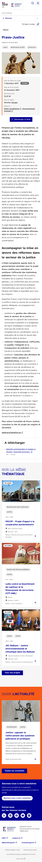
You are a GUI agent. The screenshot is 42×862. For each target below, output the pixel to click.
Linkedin (10, 815)
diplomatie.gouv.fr (8, 843)
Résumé (8, 18)
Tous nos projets (12, 673)
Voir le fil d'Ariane (7, 13)
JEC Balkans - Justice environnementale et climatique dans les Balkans (20, 648)
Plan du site (19, 859)
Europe (14, 103)
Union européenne (11, 109)
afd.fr (4, 838)
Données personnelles (30, 850)
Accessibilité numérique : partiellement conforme (21, 854)
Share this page (38, 24)
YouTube (23, 815)
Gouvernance (32, 47)
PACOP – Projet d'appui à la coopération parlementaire (19, 523)
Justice (5, 47)
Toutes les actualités (14, 771)
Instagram (29, 815)
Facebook (16, 815)
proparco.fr (16, 838)
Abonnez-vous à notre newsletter (17, 798)
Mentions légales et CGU (12, 850)
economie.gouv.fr (28, 843)
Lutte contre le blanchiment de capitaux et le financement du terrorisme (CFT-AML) (19, 589)
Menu (38, 3)
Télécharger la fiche (22, 119)
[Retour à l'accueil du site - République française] (16, 5)
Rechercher (32, 3)
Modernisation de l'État (18, 47)
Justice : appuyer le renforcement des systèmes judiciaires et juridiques (19, 735)
